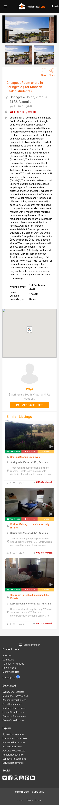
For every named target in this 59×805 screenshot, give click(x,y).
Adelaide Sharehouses (14, 708)
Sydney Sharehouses (13, 692)
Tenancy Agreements (13, 663)
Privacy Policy (34, 800)
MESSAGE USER (32, 405)
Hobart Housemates (13, 754)
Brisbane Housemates (14, 742)
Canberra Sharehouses (14, 716)
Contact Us (8, 659)
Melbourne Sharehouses (15, 696)
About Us (7, 655)
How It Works (9, 667)
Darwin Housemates (13, 763)
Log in (56, 6)
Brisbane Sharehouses (14, 700)
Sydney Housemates (13, 734)
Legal (20, 800)
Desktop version (31, 645)
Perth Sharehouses (12, 704)
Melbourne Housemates (14, 738)
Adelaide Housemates (13, 750)
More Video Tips (10, 672)
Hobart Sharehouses (13, 712)
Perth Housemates (12, 746)
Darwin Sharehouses (13, 720)
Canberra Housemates (14, 758)
